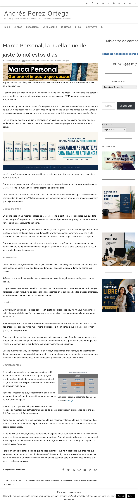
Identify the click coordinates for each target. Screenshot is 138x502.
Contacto (91, 27)
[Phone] (86, 3)
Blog (19, 27)
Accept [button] (121, 496)
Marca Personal (55, 61)
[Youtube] (113, 3)
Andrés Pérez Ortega (36, 13)
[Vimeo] (108, 3)
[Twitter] (97, 3)
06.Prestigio (44, 61)
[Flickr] (103, 3)
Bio (79, 27)
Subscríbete (126, 106)
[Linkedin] (124, 3)
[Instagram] (119, 3)
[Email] (130, 3)
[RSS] (135, 3)
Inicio (7, 27)
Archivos (107, 124)
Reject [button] (131, 496)
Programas (32, 27)
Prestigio (69, 400)
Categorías (118, 82)
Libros (67, 27)
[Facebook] (92, 3)
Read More (69, 499)
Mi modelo (51, 27)
